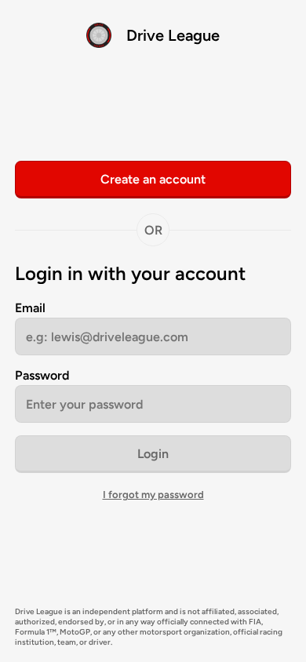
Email (30, 307)
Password (42, 375)
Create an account (153, 179)
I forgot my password (153, 494)
